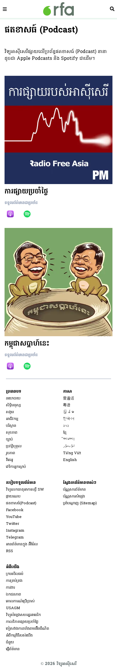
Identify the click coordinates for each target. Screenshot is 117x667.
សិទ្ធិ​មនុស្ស (13, 405)
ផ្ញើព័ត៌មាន (13, 649)
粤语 (66, 405)
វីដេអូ (9, 460)
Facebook (15, 510)
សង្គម (10, 412)
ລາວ (66, 426)
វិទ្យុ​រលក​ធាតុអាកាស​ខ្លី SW (25, 489)
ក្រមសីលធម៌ (14, 574)
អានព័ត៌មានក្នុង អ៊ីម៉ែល (22, 544)
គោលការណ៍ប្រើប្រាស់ (20, 601)
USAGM (13, 608)
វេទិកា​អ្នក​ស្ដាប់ (16, 467)
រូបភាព (10, 453)
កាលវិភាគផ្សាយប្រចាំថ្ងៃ (22, 622)
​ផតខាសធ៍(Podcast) (21, 503)
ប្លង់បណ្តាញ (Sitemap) (80, 503)
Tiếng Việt (72, 453)
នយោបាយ (13, 398)
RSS (9, 551)
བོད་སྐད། (69, 439)
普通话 (68, 398)
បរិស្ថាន (11, 426)
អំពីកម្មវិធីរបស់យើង (19, 635)
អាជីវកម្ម (12, 419)
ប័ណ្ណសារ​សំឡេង (74, 496)
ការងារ (10, 587)
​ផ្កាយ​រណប (13, 496)
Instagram (15, 530)
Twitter (12, 524)
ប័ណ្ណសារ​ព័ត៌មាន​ (74, 489)
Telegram (15, 537)
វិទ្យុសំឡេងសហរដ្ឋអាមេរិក (23, 615)
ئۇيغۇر (69, 446)
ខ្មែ (64, 432)
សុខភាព (11, 432)
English (70, 460)
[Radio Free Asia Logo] (58, 9)
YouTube (14, 517)
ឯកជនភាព (13, 594)
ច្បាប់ (9, 439)
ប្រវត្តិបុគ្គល (14, 446)
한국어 (68, 419)
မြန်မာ (68, 412)
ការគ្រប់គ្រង (14, 581)
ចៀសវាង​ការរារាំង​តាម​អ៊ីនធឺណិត (27, 628)
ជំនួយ (10, 642)
